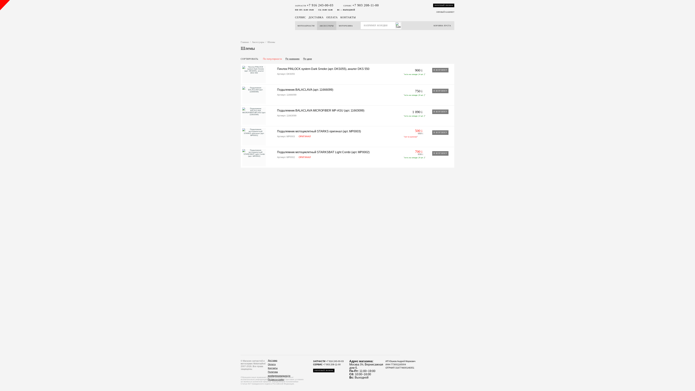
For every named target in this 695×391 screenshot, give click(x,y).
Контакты (348, 17)
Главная (245, 42)
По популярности (272, 59)
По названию (292, 59)
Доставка (316, 17)
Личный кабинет (445, 12)
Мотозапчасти (306, 26)
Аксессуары (327, 26)
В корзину (440, 70)
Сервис (300, 17)
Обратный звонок (443, 5)
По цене (307, 59)
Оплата (332, 17)
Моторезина (346, 26)
